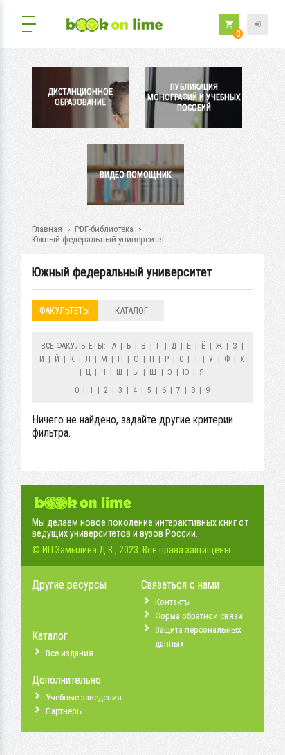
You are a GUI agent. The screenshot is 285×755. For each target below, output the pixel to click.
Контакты (173, 602)
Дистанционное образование (80, 97)
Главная (47, 229)
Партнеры (64, 711)
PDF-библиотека (104, 229)
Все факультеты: (73, 346)
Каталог (131, 310)
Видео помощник (136, 175)
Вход (257, 24)
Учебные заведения (84, 697)
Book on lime (115, 26)
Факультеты (64, 310)
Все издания (69, 653)
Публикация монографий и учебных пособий (194, 97)
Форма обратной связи (199, 616)
